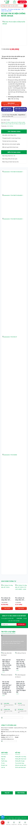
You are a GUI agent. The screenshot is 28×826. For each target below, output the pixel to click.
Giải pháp (23, 818)
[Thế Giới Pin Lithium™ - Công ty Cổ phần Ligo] (7, 2)
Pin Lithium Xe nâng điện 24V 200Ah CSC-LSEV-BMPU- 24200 (20, 599)
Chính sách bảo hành (20, 767)
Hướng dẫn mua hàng (20, 756)
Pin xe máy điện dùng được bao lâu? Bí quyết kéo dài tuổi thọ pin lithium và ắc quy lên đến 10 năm (6, 688)
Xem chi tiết (7, 608)
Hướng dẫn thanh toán (20, 759)
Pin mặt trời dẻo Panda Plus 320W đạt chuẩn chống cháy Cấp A (13, 642)
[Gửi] (25, 5)
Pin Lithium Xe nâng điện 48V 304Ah (5, 599)
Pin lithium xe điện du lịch (11, 122)
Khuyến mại (4, 765)
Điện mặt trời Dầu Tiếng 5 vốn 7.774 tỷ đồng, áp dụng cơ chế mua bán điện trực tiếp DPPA (6, 665)
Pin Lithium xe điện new (14, 9)
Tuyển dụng (4, 761)
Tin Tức (9, 819)
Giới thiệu (3, 756)
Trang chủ (3, 9)
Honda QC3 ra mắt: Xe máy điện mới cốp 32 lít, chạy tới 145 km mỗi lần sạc (21, 664)
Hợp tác (3, 759)
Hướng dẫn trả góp (19, 761)
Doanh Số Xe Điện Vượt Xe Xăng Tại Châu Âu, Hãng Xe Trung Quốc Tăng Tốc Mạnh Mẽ (21, 687)
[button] (2, 2)
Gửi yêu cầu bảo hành (20, 765)
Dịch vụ (14, 819)
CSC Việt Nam (10, 126)
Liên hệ (3, 767)
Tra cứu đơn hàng (19, 763)
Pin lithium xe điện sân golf (19, 123)
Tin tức (3, 763)
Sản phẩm (17, 818)
